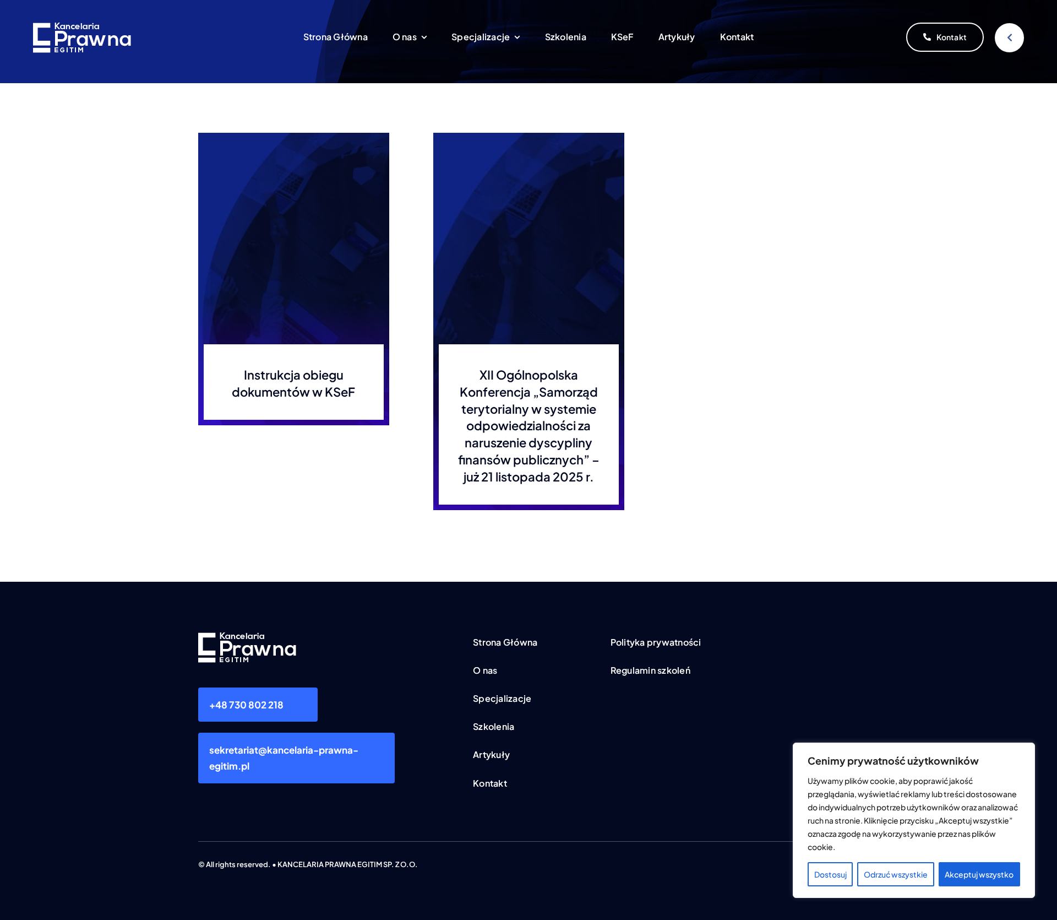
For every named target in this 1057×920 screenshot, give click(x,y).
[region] (914, 820)
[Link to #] (1009, 37)
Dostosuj (830, 874)
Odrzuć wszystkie (896, 874)
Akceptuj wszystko (979, 874)
